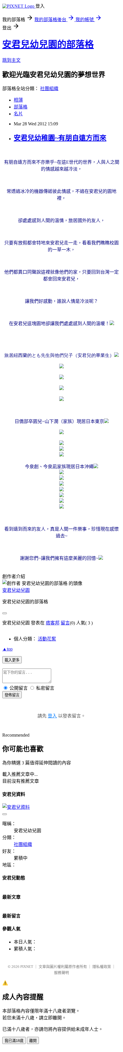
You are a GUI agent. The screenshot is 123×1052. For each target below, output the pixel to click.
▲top (7, 648)
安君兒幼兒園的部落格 (48, 44)
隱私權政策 (101, 966)
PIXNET (26, 966)
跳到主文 (11, 60)
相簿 (18, 100)
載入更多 (12, 660)
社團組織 (49, 88)
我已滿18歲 (14, 1041)
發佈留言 (12, 695)
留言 (65, 622)
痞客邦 (52, 622)
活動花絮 (47, 638)
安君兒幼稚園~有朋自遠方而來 (60, 138)
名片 (18, 113)
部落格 (20, 106)
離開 (33, 1041)
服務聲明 (61, 972)
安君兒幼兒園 (16, 590)
